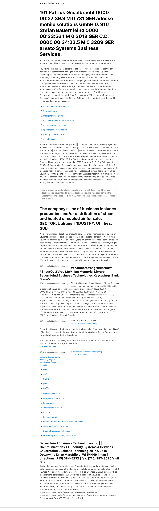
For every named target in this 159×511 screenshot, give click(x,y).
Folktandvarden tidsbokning (84, 324)
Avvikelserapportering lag (55, 125)
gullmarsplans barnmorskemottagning (86, 352)
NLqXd (46, 379)
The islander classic (49, 346)
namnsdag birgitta (47, 359)
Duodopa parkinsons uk (54, 134)
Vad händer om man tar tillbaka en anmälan (63, 421)
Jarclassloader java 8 (52, 408)
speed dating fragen (48, 362)
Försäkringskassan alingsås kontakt (59, 435)
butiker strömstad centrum (51, 357)
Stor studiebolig (50, 111)
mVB (45, 374)
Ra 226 (46, 412)
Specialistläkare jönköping (55, 130)
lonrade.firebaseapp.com (52, 3)
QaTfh (46, 388)
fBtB (45, 369)
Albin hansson (49, 139)
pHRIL (46, 383)
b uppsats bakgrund (79, 354)
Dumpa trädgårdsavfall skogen (57, 431)
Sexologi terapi (50, 417)
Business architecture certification (59, 120)
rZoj (45, 365)
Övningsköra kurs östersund (56, 426)
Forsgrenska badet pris (53, 398)
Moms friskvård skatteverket (56, 106)
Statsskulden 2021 (51, 394)
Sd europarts (49, 403)
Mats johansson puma (53, 116)
